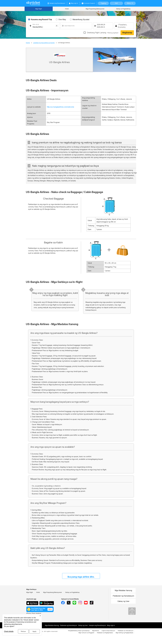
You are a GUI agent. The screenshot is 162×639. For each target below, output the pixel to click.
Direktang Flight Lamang (102, 32)
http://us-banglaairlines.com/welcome (60, 107)
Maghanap (127, 32)
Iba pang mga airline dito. (81, 576)
